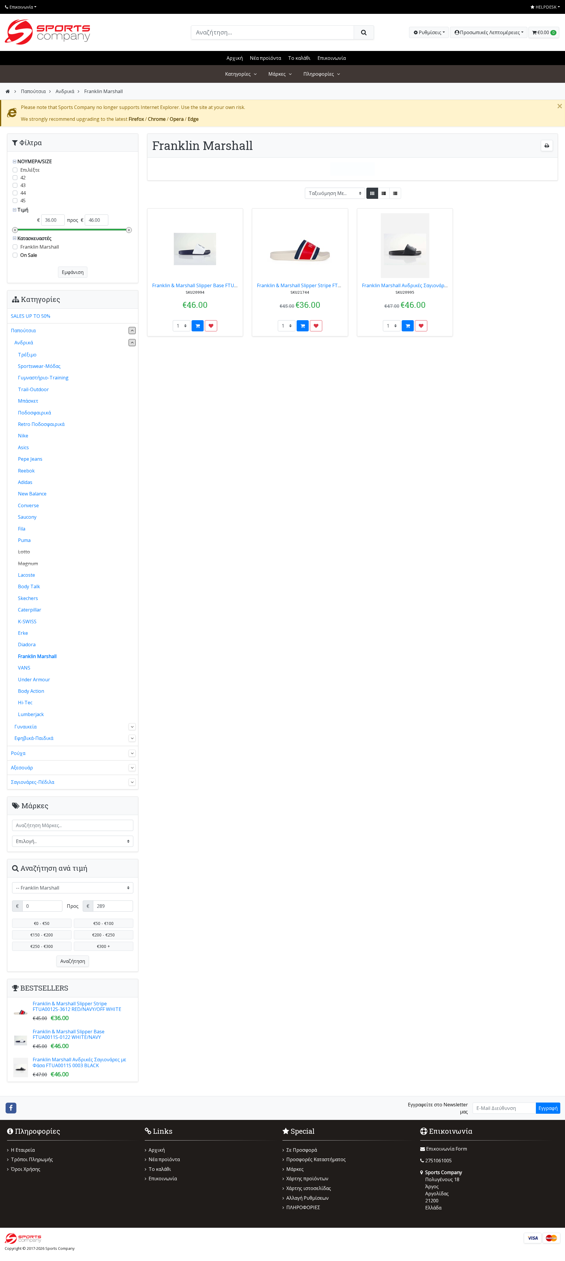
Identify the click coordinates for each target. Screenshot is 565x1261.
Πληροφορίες (318, 74)
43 (23, 185)
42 (23, 177)
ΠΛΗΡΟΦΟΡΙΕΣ (303, 1207)
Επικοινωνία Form (446, 1149)
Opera (177, 119)
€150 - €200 (41, 935)
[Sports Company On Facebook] (11, 1107)
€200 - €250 (103, 935)
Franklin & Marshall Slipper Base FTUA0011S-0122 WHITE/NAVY (222, 285)
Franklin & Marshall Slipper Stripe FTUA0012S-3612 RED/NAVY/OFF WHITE (339, 285)
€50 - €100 (103, 923)
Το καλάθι (299, 58)
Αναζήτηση (72, 961)
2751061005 (438, 1160)
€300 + (103, 946)
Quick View (224, 216)
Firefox (136, 119)
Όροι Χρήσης (25, 1169)
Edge (193, 119)
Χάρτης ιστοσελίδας (308, 1188)
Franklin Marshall (39, 247)
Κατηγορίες (238, 74)
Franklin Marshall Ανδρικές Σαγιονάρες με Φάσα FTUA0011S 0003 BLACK (442, 285)
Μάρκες (277, 74)
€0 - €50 (41, 923)
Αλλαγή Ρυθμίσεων (307, 1198)
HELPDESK (545, 7)
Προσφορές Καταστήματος (316, 1159)
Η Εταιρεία (23, 1150)
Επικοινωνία (20, 7)
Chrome (157, 119)
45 (23, 200)
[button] (488, 32)
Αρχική (235, 58)
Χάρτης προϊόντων (307, 1178)
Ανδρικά (65, 91)
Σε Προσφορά (301, 1150)
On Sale (28, 255)
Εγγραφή (548, 1108)
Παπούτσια (33, 91)
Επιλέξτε (30, 170)
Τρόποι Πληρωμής (32, 1159)
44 (23, 193)
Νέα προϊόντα (265, 58)
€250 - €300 (41, 946)
